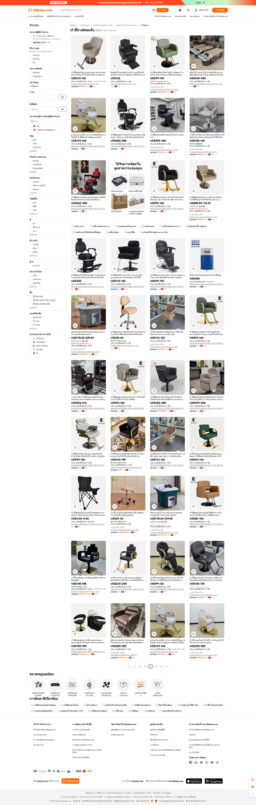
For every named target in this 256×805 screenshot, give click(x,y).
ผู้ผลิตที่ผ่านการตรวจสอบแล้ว (123, 730)
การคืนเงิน (154, 745)
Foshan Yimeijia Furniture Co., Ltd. (164, 89)
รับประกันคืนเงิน (79, 735)
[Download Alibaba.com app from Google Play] (214, 781)
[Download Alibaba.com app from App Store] (194, 781)
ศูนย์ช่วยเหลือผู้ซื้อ (157, 730)
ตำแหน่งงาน (38, 745)
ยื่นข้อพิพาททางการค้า (159, 740)
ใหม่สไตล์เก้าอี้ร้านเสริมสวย (197, 226)
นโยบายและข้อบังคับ (80, 757)
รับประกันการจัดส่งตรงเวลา (83, 740)
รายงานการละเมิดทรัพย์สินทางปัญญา (165, 750)
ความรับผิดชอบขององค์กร (44, 740)
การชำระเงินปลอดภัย (81, 730)
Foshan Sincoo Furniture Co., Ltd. (85, 84)
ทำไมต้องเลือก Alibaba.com (44, 730)
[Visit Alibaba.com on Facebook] (190, 762)
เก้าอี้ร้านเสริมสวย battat (101, 226)
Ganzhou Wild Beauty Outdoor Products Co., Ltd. (88, 524)
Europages (166, 793)
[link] (252, 779)
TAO (149, 793)
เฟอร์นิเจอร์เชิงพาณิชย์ (102, 25)
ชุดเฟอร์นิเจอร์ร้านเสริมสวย (172, 711)
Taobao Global (139, 793)
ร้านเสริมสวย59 (148, 226)
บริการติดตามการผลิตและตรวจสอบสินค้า (87, 751)
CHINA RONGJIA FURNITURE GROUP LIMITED (167, 408)
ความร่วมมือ (194, 752)
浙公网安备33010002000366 (171, 801)
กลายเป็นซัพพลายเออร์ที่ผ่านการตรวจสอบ (204, 746)
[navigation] (48, 346)
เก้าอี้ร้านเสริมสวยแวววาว (171, 226)
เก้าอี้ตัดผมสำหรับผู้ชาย (99, 711)
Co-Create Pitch (40, 735)
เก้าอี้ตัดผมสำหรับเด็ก (71, 705)
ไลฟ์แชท (153, 735)
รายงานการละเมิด (157, 755)
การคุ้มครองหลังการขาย (82, 745)
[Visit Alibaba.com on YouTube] (212, 762)
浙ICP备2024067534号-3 (196, 801)
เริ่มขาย (192, 735)
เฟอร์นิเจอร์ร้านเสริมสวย (126, 25)
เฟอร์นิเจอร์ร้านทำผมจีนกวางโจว (71, 711)
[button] (153, 10)
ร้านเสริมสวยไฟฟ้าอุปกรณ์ (126, 226)
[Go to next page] (166, 666)
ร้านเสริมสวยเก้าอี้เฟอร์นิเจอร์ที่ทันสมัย (88, 232)
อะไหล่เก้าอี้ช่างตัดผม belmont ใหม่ (155, 232)
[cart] (189, 10)
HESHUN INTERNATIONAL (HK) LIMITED (88, 146)
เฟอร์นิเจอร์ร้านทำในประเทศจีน (116, 705)
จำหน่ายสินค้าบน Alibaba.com (201, 730)
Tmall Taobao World (115, 793)
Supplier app (137, 781)
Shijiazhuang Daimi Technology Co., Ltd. (206, 84)
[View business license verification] (152, 801)
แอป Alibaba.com (176, 781)
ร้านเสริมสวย (150, 711)
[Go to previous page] (129, 666)
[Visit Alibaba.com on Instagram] (206, 762)
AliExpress (90, 793)
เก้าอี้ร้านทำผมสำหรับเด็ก (214, 705)
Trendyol (156, 793)
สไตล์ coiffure (80, 226)
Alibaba (73, 25)
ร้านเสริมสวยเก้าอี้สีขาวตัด (189, 705)
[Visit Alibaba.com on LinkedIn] (196, 762)
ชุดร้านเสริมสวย (91, 705)
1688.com (101, 793)
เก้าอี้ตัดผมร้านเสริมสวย (142, 705)
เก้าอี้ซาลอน (119, 711)
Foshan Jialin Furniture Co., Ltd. (123, 84)
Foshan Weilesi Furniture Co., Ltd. (124, 345)
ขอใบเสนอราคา (117, 735)
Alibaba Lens (42, 781)
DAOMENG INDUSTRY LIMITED (124, 655)
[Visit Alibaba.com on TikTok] (217, 762)
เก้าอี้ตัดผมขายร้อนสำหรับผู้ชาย (45, 705)
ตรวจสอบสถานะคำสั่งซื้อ (199, 740)
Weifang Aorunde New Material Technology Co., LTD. (207, 284)
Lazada (128, 793)
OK (62, 97)
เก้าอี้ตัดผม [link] (144, 25)
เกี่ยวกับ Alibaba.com (42, 724)
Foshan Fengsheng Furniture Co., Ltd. (126, 467)
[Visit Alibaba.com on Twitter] (201, 762)
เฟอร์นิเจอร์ (84, 25)
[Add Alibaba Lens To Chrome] (70, 781)
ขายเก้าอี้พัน (131, 232)
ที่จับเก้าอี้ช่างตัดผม (165, 705)
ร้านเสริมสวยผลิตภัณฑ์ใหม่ (43, 711)
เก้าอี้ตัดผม (134, 711)
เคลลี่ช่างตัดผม (113, 232)
